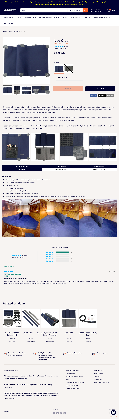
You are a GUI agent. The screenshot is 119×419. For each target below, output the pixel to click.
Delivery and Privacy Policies (75, 382)
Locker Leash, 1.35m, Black (88, 334)
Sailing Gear (7, 17)
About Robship (8, 23)
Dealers (65, 17)
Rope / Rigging (29, 17)
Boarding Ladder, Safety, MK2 (12, 334)
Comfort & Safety (13, 31)
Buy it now (100, 88)
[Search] (85, 10)
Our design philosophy (73, 385)
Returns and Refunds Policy (74, 376)
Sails (17, 17)
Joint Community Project (100, 17)
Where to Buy (98, 379)
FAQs (68, 379)
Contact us (97, 376)
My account (95, 11)
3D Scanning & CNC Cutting (79, 17)
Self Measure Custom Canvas (48, 17)
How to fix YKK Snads (72, 388)
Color (56, 63)
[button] (58, 46)
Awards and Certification (101, 382)
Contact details (70, 373)
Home (5, 31)
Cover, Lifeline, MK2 (31, 333)
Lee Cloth (62, 41)
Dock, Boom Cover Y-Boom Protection (50, 334)
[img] (8, 271)
